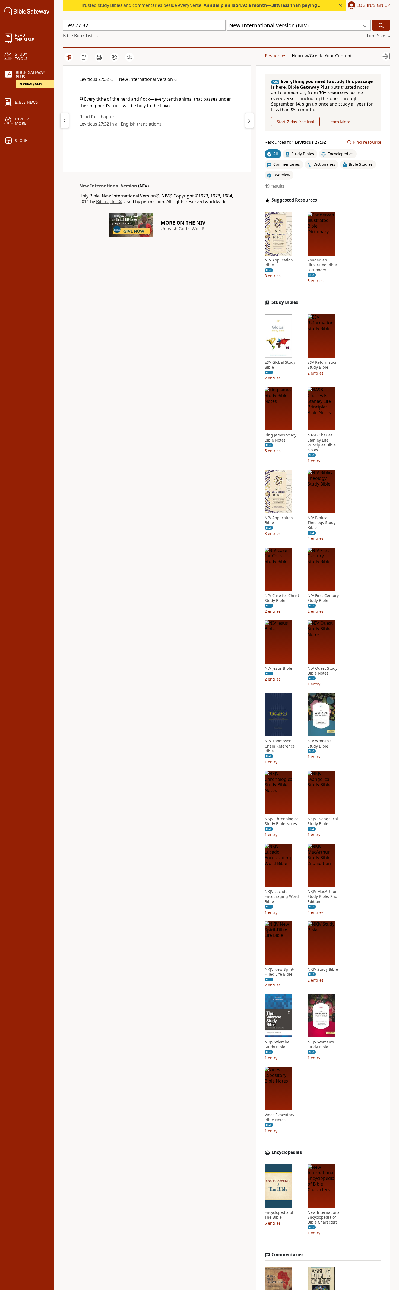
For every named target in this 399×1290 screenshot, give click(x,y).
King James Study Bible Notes (280, 437)
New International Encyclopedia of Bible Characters (324, 1217)
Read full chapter (97, 117)
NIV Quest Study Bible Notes (322, 671)
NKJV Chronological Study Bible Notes (282, 821)
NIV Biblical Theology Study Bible (321, 522)
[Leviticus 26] (64, 120)
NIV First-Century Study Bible (323, 598)
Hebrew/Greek (307, 56)
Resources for (295, 142)
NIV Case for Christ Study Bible (282, 598)
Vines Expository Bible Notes (279, 1117)
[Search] (381, 25)
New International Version (108, 186)
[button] (368, 5)
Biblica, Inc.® (109, 202)
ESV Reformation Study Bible (323, 365)
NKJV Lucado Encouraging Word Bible (282, 896)
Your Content (338, 56)
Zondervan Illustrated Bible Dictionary (322, 265)
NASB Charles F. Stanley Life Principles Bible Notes (322, 442)
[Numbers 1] (249, 120)
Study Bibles (284, 302)
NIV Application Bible (279, 262)
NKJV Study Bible (323, 969)
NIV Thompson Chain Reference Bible (280, 746)
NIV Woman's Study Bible (320, 743)
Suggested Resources (294, 200)
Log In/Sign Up (373, 5)
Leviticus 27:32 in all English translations (121, 124)
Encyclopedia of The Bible (279, 1215)
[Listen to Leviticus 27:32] (129, 57)
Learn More (339, 121)
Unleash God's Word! (182, 229)
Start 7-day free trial (295, 121)
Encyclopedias (286, 1152)
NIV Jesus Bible (278, 668)
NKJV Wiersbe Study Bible (277, 1044)
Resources (275, 56)
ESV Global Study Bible (280, 365)
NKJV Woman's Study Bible (321, 1044)
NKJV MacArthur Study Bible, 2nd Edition (322, 896)
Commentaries (287, 1254)
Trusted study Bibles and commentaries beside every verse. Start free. (220, 5)
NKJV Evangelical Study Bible (323, 821)
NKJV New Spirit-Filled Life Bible (280, 972)
